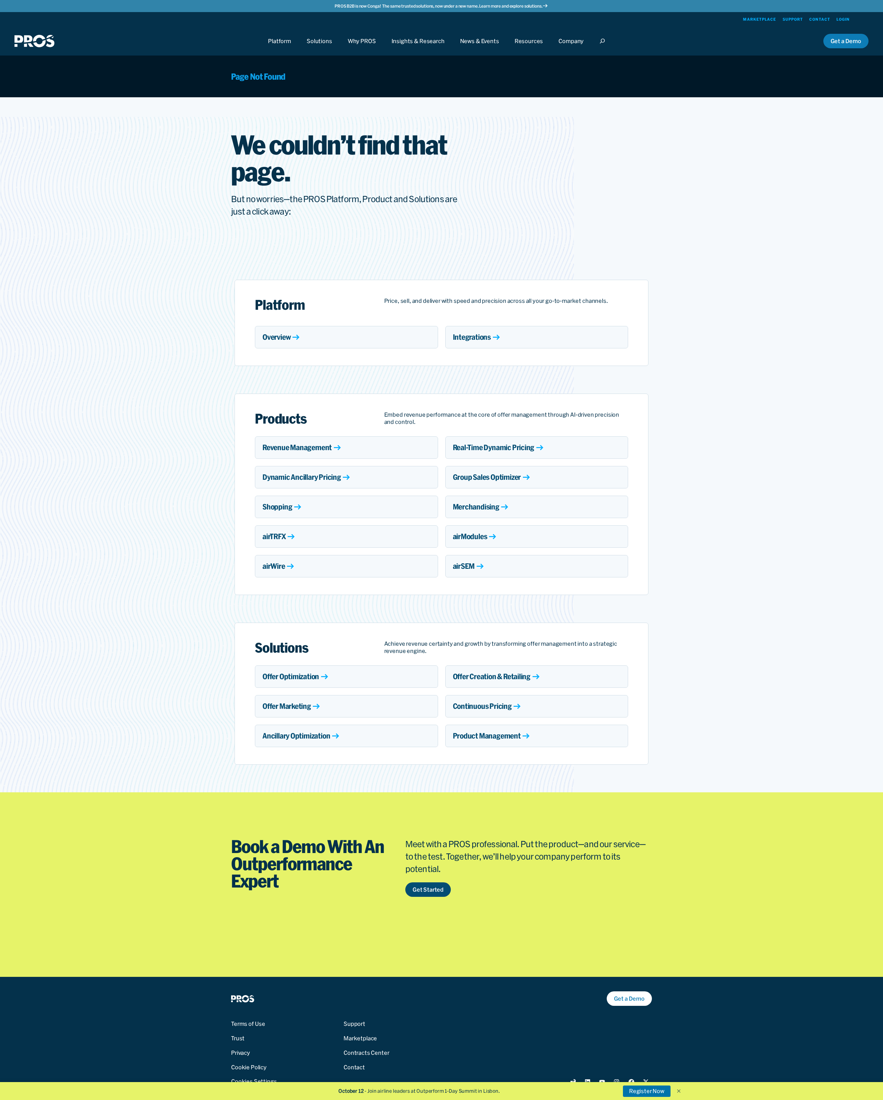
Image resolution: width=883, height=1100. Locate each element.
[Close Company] (571, 47)
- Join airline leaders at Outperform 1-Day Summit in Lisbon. (419, 1091)
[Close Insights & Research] (418, 47)
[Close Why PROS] (362, 47)
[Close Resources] (529, 47)
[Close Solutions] (319, 47)
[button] (679, 1091)
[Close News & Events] (479, 47)
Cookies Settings (254, 1081)
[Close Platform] (279, 47)
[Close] (604, 47)
